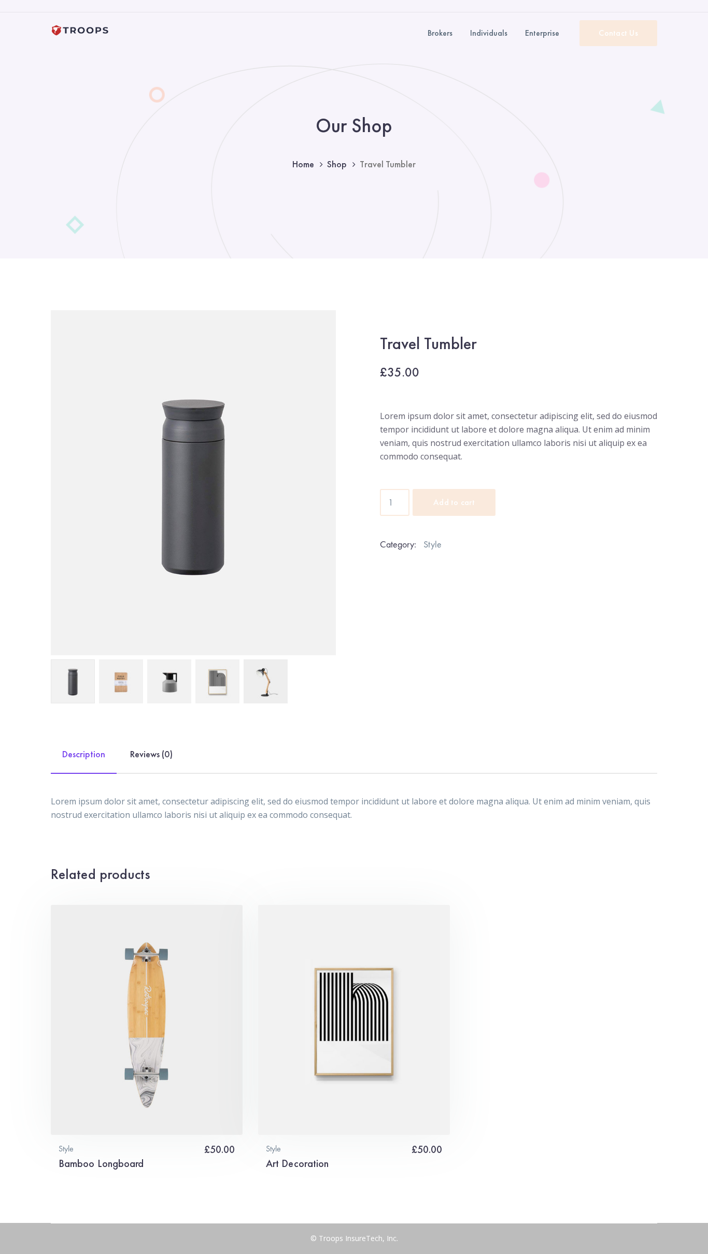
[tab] (84, 759)
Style (432, 544)
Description (83, 754)
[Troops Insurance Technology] (80, 29)
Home (303, 164)
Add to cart (454, 502)
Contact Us (618, 32)
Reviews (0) (151, 754)
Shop (337, 164)
